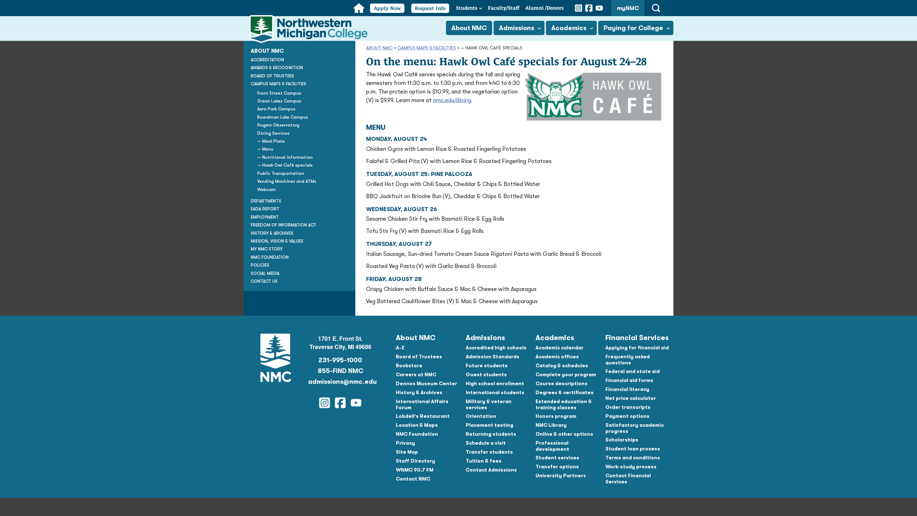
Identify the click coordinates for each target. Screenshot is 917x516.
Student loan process (632, 449)
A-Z (400, 347)
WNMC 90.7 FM (414, 470)
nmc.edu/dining (452, 100)
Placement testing (489, 425)
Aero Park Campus (276, 108)
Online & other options (564, 434)
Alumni (544, 8)
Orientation (481, 416)
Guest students (486, 374)
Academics (568, 28)
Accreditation (267, 59)
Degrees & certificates (565, 392)
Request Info (430, 8)
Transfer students (489, 452)
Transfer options (557, 466)
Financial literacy (627, 389)
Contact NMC (413, 479)
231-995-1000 (340, 360)
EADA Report (265, 208)
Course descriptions (561, 383)
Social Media (265, 273)
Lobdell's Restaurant (423, 416)
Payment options (627, 416)
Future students (487, 365)
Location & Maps (417, 425)
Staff (503, 8)
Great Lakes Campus (279, 101)
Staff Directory (415, 461)
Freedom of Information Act (283, 225)
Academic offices (557, 356)
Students (466, 8)
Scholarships (621, 440)
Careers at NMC (416, 374)
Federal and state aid (632, 371)
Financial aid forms (629, 380)
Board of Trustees (272, 75)
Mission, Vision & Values (277, 241)
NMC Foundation (270, 257)
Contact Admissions (491, 470)
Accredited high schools (496, 347)
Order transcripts (627, 407)
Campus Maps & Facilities (426, 48)
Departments (266, 201)
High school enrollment (495, 383)
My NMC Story (267, 249)
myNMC (628, 8)
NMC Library (551, 425)
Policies (260, 265)
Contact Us (264, 281)
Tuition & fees (483, 461)
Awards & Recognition (277, 67)
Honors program (556, 416)
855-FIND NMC (340, 370)
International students (495, 392)
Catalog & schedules (562, 365)
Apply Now (387, 8)
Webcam (266, 189)
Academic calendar (560, 347)
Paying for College (633, 28)
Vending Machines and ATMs (286, 181)
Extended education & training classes (564, 404)
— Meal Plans (271, 141)
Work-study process (631, 466)
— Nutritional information (285, 157)
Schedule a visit (486, 443)
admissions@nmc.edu (340, 381)
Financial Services (637, 338)
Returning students (491, 434)
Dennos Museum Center (426, 383)
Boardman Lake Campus (282, 117)
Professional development (552, 446)
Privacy (405, 443)
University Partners (561, 475)
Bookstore (409, 365)
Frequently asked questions (627, 360)
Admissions (516, 28)
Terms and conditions (632, 457)
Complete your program (566, 374)
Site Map (407, 452)
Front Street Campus (279, 93)
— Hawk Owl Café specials (285, 165)
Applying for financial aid (637, 347)
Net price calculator (630, 398)
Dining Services (273, 133)
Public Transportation (280, 173)
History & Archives (272, 233)
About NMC (469, 28)
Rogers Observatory (278, 125)
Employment (265, 217)
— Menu (265, 149)
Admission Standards (492, 356)
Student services (557, 457)
